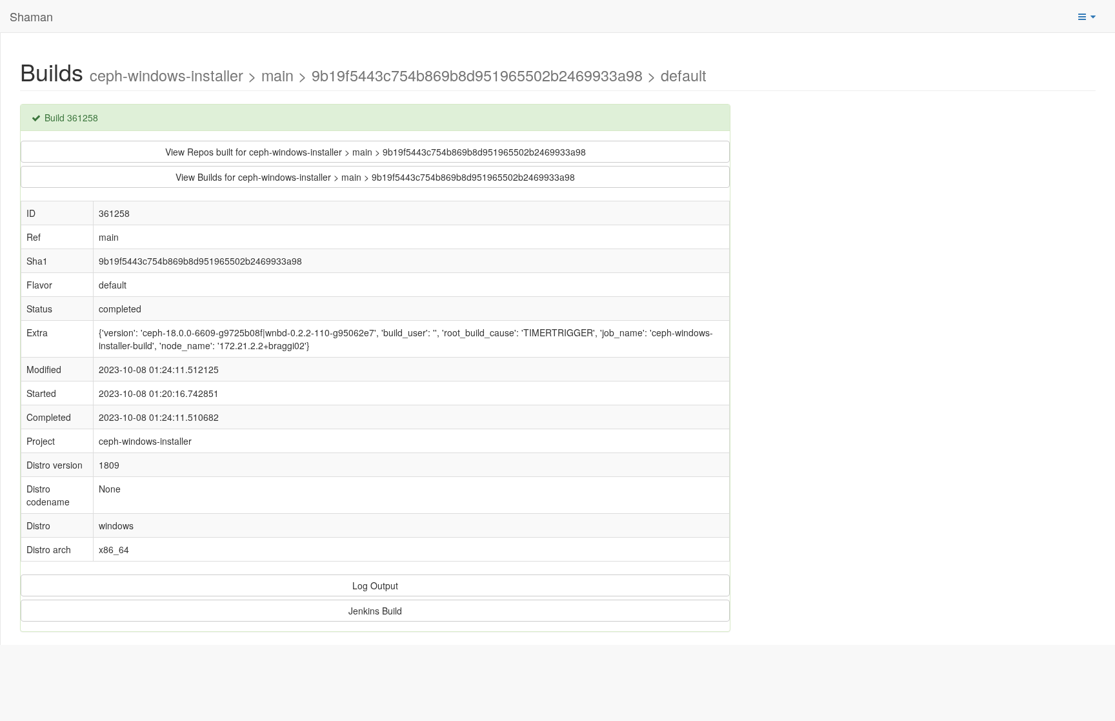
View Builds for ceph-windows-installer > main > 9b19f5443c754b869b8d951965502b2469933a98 (375, 176)
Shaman (31, 16)
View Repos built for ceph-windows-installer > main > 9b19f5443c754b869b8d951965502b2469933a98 (375, 151)
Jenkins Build (375, 610)
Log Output (375, 585)
